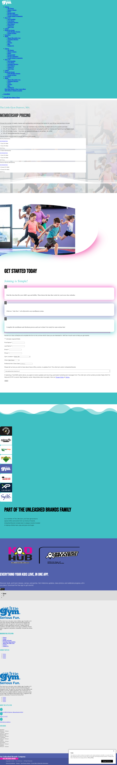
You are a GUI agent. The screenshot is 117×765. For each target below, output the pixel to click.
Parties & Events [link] (7, 640)
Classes (7, 7)
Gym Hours (10, 21)
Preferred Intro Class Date (12, 363)
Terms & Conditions (10, 763)
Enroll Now (8, 97)
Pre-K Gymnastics (12, 14)
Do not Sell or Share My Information (39, 763)
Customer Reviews (12, 22)
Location (7, 94)
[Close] (113, 750)
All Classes (10, 8)
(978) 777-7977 (4, 716)
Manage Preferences (107, 761)
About (6, 36)
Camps (7, 28)
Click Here (2, 588)
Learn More (22, 89)
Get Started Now (4, 141)
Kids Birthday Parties (13, 31)
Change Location (17, 90)
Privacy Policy (60, 377)
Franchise (7, 35)
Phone (6, 353)
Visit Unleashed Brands (9, 759)
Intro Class (16, 97)
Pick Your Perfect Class (11, 89)
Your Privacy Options (25, 763)
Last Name (8, 346)
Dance (9, 11)
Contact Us (10, 25)
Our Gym (7, 17)
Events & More (11, 33)
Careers (9, 42)
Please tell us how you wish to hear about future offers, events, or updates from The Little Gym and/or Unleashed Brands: (40, 367)
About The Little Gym (13, 38)
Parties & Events (10, 30)
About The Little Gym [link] (8, 643)
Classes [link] (4, 637)
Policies (18, 763)
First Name (8, 342)
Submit (6, 380)
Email (6, 349)
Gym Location (9, 356)
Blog (8, 44)
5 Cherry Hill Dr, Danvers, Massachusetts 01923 (11, 712)
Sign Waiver (11, 24)
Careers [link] (5, 644)
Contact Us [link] (6, 646)
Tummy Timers (11, 10)
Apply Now (10, 27)
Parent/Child (11, 13)
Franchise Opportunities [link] (9, 642)
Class (6, 360)
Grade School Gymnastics (15, 16)
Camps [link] (4, 639)
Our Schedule (11, 19)
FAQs (9, 41)
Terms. (67, 377)
